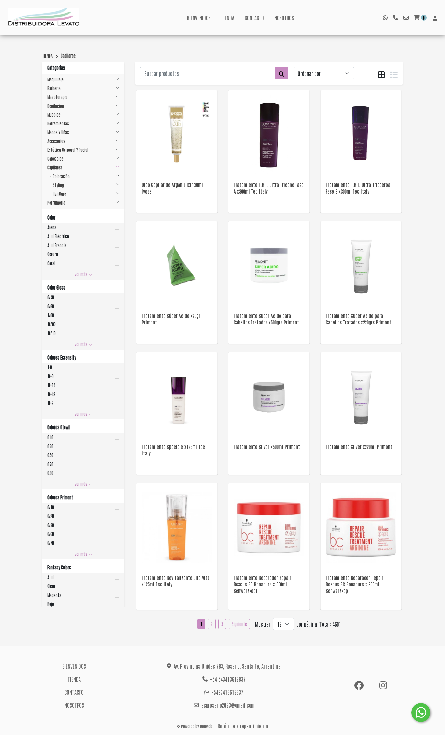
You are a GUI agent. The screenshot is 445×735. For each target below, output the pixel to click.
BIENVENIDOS (199, 17)
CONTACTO (254, 17)
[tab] (381, 73)
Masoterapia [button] (57, 97)
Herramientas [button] (58, 123)
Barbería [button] (54, 88)
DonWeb (206, 725)
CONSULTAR (177, 143)
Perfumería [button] (56, 202)
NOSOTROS (284, 17)
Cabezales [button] (55, 158)
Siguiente (239, 624)
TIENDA (227, 17)
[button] (83, 227)
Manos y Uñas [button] (58, 132)
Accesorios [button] (56, 141)
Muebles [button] (54, 114)
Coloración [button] (61, 176)
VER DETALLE (168, 160)
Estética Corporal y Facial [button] (67, 149)
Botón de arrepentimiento (243, 726)
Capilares (68, 56)
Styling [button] (58, 185)
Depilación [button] (55, 105)
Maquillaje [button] (55, 79)
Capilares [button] (54, 167)
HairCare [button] (59, 193)
